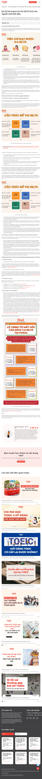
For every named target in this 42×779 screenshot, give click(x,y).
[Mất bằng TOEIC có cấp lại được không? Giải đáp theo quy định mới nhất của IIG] (21, 544)
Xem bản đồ (7, 748)
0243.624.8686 (33, 758)
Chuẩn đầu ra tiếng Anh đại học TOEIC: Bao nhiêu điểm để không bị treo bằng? (18, 585)
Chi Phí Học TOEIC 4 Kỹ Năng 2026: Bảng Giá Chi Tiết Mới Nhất (14, 528)
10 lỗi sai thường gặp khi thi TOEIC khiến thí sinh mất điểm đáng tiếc (15, 697)
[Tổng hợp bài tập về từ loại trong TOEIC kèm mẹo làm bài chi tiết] (21, 657)
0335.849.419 (22, 744)
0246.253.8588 (20, 758)
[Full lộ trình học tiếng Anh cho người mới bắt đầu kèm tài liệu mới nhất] (21, 628)
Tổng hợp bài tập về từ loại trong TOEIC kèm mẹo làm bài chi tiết (15, 669)
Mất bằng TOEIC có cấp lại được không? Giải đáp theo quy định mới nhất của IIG (18, 557)
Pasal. (6, 769)
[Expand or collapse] (39, 23)
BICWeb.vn (20, 775)
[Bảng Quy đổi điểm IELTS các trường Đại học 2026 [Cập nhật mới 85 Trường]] (21, 488)
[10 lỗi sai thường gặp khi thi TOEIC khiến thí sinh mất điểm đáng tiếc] (21, 685)
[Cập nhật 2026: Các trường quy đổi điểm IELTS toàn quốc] (21, 600)
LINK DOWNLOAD (23, 284)
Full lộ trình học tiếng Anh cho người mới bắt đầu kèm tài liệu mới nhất (16, 641)
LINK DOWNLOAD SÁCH (12, 267)
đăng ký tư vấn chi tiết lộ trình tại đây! (13, 411)
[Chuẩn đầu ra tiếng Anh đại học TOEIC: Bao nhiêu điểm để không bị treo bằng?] (21, 572)
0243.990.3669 (33, 744)
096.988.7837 (9, 757)
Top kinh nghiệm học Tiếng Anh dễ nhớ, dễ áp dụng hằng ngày (24, 6)
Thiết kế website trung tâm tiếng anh (9, 775)
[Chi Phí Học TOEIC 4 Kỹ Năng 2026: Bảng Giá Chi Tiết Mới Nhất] (21, 516)
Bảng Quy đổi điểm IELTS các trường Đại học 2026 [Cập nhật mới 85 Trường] (17, 500)
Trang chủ (4, 6)
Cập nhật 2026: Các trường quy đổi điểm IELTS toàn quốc (13, 613)
